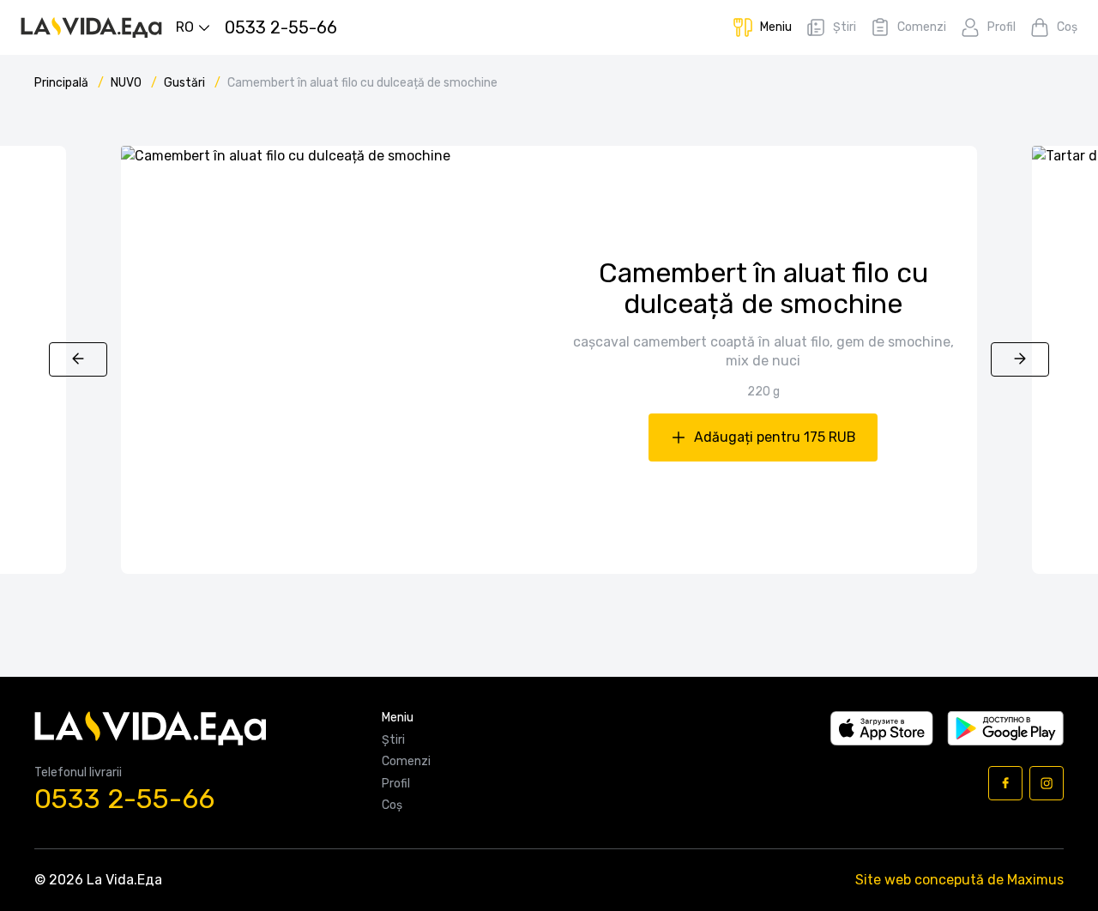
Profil (396, 784)
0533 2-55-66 (124, 799)
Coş (392, 805)
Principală (62, 82)
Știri (393, 740)
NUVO (127, 82)
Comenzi (406, 762)
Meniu (397, 718)
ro (185, 27)
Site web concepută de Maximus (959, 880)
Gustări (186, 82)
